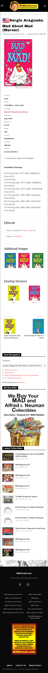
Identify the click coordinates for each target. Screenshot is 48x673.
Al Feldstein (17, 236)
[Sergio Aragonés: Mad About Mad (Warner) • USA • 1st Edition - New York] (24, 62)
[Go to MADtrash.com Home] (24, 6)
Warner (34, 302)
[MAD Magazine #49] (8, 467)
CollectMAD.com (25, 88)
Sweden (17, 531)
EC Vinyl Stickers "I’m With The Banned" (29, 507)
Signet (14, 302)
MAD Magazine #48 (22, 475)
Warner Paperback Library (16, 112)
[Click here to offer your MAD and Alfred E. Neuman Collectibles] (24, 445)
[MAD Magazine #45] (8, 552)
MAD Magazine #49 (22, 465)
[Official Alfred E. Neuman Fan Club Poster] (8, 531)
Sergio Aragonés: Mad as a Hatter (34, 337)
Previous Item (11, 370)
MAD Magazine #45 (22, 550)
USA (16, 458)
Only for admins (10, 349)
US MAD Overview (13, 378)
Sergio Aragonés (29, 230)
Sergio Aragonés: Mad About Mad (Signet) (12, 337)
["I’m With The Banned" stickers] (8, 499)
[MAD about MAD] (24, 267)
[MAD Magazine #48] (8, 478)
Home (4, 14)
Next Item (9, 373)
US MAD (10, 14)
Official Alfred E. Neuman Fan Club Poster (30, 528)
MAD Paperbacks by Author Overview (22, 375)
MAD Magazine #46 (22, 539)
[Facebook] (19, 585)
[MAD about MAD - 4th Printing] (37, 267)
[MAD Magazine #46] (8, 542)
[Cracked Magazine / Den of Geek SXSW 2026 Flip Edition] (8, 457)
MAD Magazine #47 (22, 486)
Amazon (21, 382)
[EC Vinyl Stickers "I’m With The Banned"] (8, 510)
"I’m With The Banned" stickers (26, 496)
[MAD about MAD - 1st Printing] (10, 267)
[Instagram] (28, 585)
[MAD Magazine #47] (8, 489)
